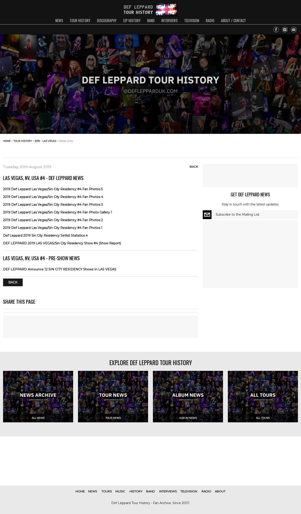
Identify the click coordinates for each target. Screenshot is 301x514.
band (151, 20)
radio (210, 20)
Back (194, 166)
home (7, 140)
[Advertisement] (262, 144)
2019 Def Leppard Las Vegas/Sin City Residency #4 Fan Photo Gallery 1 (57, 212)
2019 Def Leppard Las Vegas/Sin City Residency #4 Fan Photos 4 (53, 197)
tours (107, 491)
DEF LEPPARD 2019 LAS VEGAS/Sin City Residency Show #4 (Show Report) (62, 243)
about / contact (233, 20)
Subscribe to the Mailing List (237, 214)
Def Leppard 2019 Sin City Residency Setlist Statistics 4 (45, 235)
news (59, 20)
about (220, 491)
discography (107, 20)
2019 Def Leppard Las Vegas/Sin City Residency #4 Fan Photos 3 (53, 205)
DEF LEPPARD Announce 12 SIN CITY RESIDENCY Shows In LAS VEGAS (59, 269)
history (136, 491)
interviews (169, 20)
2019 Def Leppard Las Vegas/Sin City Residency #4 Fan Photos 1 (52, 228)
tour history (80, 20)
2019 (37, 140)
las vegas (49, 140)
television (191, 20)
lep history (132, 20)
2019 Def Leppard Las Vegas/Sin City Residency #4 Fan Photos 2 (53, 220)
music (120, 491)
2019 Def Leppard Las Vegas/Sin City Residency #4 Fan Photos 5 (53, 189)
